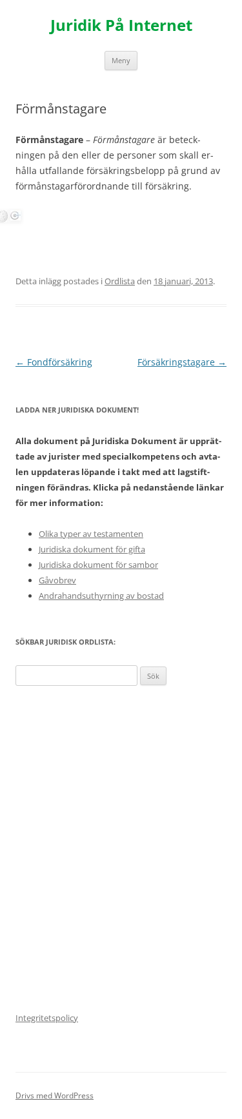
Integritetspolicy (46, 1018)
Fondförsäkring (53, 362)
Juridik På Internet (121, 25)
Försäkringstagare (182, 362)
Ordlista (120, 281)
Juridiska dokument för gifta (92, 549)
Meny (121, 60)
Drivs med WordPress (54, 1095)
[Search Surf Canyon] (15, 219)
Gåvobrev (57, 580)
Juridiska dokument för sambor (98, 564)
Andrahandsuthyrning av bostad (101, 595)
